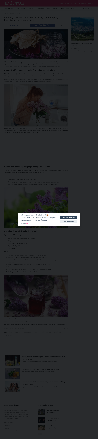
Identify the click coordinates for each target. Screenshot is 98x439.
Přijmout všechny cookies (69, 217)
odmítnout (23, 220)
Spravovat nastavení (69, 221)
